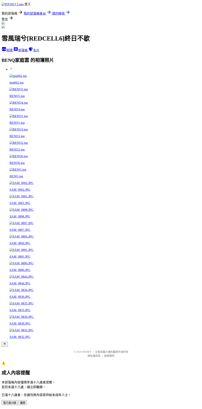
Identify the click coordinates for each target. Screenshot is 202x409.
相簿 (9, 50)
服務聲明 (109, 355)
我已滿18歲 (9, 402)
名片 (36, 50)
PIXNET (86, 351)
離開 (22, 402)
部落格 (23, 50)
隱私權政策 (94, 355)
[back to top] (5, 344)
